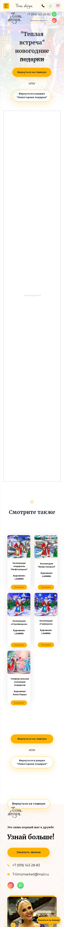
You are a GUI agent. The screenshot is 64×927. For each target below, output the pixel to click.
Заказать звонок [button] (38, 20)
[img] (6, 6)
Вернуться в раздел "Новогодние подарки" (32, 95)
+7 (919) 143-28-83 (39, 14)
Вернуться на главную (49, 920)
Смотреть (46, 587)
